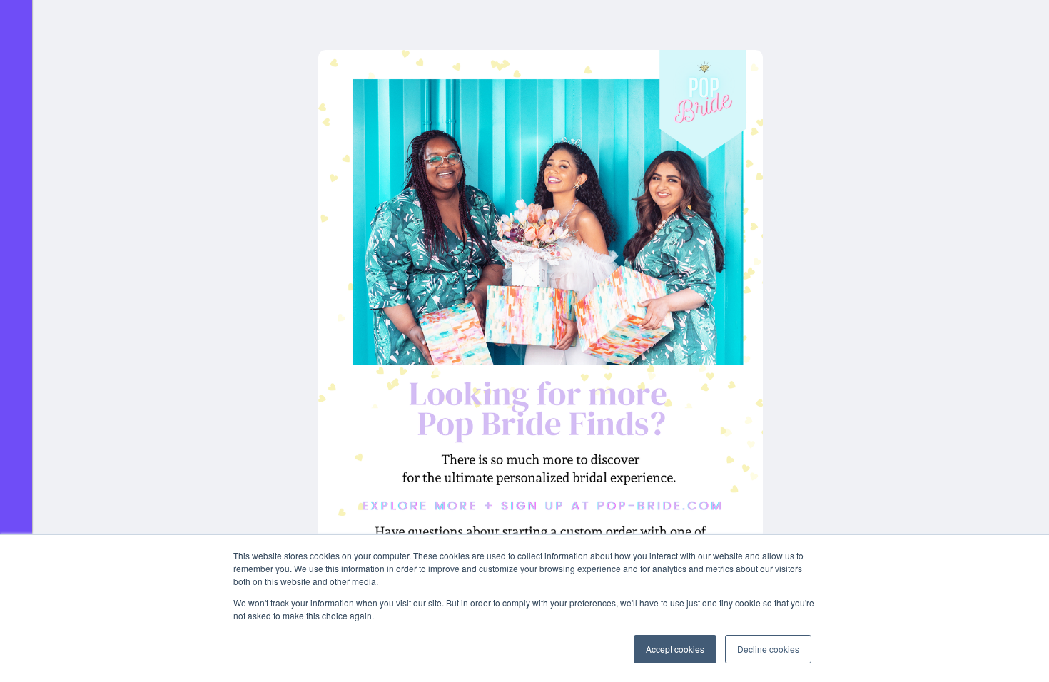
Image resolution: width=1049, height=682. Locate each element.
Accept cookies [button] (675, 649)
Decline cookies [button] (768, 649)
